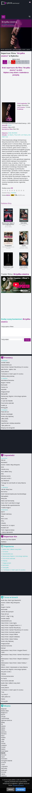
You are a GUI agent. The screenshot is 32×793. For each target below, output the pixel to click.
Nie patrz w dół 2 (6, 478)
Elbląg (3, 722)
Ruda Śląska (4, 751)
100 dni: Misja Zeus (6, 489)
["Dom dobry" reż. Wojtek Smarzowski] (23, 215)
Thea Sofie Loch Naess (21, 135)
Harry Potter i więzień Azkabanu (10, 637)
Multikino (3, 542)
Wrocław (3, 772)
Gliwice (3, 730)
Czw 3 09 (28, 62)
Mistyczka (4, 498)
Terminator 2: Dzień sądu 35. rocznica (12, 374)
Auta (2, 467)
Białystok (3, 709)
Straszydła (5, 567)
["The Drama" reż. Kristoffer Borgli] (23, 237)
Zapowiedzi (9, 455)
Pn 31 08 (17, 62)
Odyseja (4, 561)
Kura (2, 516)
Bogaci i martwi (5, 382)
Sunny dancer (5, 371)
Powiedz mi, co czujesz (8, 525)
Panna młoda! (24, 267)
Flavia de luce (5, 412)
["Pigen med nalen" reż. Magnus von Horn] (8, 259)
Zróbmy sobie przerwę (7, 376)
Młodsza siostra (5, 476)
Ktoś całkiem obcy (6, 471)
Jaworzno (3, 732)
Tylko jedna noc (5, 425)
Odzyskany (4, 421)
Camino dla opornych (7, 611)
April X (3, 512)
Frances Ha (4, 387)
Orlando (3, 523)
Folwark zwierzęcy (6, 514)
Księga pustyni (5, 392)
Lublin (3, 739)
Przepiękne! (8, 245)
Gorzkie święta (5, 362)
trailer (23, 49)
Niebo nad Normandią (7, 501)
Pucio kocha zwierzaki (7, 403)
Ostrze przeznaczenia (7, 676)
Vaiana (3, 699)
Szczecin (3, 762)
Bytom (3, 714)
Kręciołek (3, 389)
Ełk (2, 724)
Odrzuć (10, 789)
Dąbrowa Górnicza (6, 720)
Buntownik (4, 385)
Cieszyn (3, 716)
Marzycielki (4, 394)
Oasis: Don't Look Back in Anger (10, 503)
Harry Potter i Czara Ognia (9, 623)
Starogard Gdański (6, 760)
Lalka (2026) (4, 418)
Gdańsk (3, 726)
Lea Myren (10, 135)
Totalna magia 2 (6, 507)
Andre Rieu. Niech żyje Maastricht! (11, 600)
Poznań (3, 747)
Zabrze (3, 774)
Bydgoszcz (4, 712)
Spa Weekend (5, 480)
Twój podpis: (5, 339)
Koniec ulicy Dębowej (7, 416)
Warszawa (4, 768)
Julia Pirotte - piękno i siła (8, 369)
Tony (2, 485)
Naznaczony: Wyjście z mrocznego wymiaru (8, 223)
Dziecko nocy (5, 469)
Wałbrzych (4, 770)
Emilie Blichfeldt (11, 26)
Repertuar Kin (10, 536)
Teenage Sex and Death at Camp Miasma (13, 483)
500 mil (3, 460)
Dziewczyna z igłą (8, 267)
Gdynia (3, 728)
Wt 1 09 (21, 62)
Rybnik (3, 753)
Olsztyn (3, 743)
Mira (2, 474)
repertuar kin (8, 49)
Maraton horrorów (6, 646)
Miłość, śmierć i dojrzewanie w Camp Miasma (14, 667)
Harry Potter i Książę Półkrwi (9, 634)
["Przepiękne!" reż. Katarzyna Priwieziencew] (8, 237)
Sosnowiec (4, 759)
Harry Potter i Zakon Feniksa (9, 639)
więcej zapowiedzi (7, 532)
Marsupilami (4, 496)
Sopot (3, 757)
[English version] (30, 2)
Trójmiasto (4, 766)
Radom (3, 749)
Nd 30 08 (13, 62)
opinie (28, 49)
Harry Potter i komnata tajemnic (10, 632)
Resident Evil (4, 527)
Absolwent (4, 462)
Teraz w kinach (11, 597)
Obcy (2, 521)
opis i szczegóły (17, 49)
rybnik (12, 3)
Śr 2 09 (24, 62)
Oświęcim (4, 745)
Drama (24, 245)
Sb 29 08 (9, 62)
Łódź (2, 741)
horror (9, 125)
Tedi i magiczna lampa (7, 530)
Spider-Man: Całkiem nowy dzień (11, 549)
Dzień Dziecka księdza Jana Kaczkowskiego (13, 494)
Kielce (2, 736)
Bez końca (4, 491)
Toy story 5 (4, 694)
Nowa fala (4, 398)
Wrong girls (4, 407)
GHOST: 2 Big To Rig (7, 616)
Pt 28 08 (4, 62)
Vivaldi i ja (4, 405)
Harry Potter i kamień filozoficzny (11, 627)
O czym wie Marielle (7, 401)
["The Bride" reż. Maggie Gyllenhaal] (23, 259)
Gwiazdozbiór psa (6, 365)
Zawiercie (4, 776)
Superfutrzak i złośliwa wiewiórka (10, 423)
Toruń (3, 764)
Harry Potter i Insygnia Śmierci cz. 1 (11, 625)
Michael (3, 648)
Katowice (3, 734)
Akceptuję (20, 789)
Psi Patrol (5, 551)
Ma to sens (4, 518)
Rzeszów (3, 755)
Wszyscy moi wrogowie (8, 428)
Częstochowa (5, 718)
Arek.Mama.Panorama (7, 380)
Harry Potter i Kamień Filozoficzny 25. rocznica (14, 367)
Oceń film (13, 192)
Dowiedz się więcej (18, 785)
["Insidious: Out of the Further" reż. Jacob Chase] (8, 215)
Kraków (3, 737)
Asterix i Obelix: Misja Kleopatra (10, 465)
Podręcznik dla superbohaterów (10, 505)
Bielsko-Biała (5, 711)
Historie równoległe (7, 414)
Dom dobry (24, 223)
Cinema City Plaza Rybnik (8, 539)
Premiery (8, 357)
